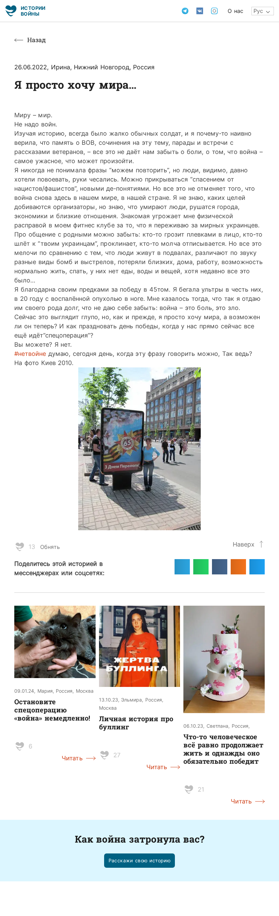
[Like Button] (19, 546)
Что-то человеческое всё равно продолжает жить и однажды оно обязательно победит (223, 748)
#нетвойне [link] (30, 353)
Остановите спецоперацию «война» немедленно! (52, 709)
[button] (139, 860)
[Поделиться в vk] (219, 566)
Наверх (244, 544)
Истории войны (33, 10)
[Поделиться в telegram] (182, 566)
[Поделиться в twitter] (257, 566)
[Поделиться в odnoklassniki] (238, 566)
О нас (235, 11)
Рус (258, 11)
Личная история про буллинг (136, 722)
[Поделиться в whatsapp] (201, 566)
